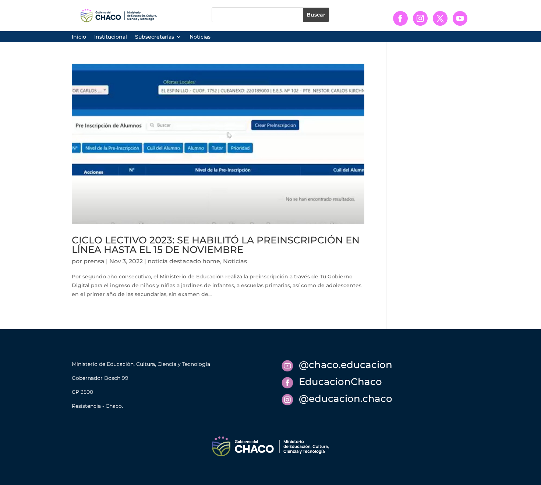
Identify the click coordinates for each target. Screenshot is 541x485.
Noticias (200, 37)
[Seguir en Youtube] (460, 18)
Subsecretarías (154, 37)
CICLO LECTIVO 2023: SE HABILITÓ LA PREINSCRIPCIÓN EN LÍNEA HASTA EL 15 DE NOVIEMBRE (216, 245)
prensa (94, 261)
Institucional (110, 37)
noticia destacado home (184, 261)
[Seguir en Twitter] (440, 18)
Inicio (79, 37)
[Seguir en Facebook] (400, 18)
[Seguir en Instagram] (420, 18)
